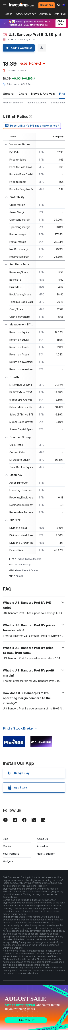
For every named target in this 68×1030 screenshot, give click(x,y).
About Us (42, 838)
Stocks (8, 14)
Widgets (8, 861)
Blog (5, 838)
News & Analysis (43, 93)
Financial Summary (13, 102)
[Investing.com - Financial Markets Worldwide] (21, 5)
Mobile (7, 846)
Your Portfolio (11, 853)
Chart (23, 93)
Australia (45, 14)
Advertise (42, 846)
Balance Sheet (58, 102)
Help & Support (46, 853)
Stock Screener (26, 14)
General (8, 93)
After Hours (13, 84)
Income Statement (37, 102)
